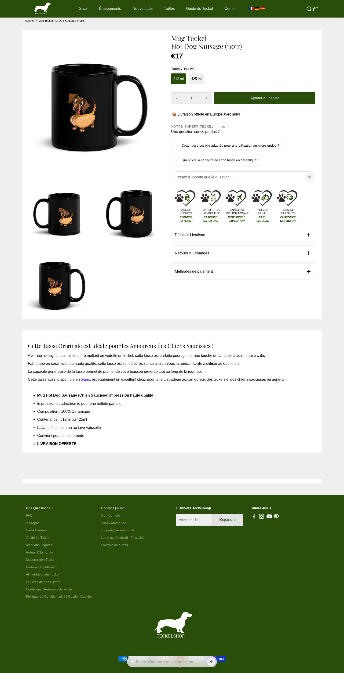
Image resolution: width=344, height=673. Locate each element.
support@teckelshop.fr (117, 530)
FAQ (29, 515)
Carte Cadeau (36, 530)
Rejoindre (227, 519)
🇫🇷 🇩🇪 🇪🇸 (257, 9)
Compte (231, 9)
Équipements (110, 9)
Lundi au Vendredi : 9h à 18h (122, 537)
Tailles (169, 9)
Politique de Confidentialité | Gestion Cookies (59, 596)
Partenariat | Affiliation (42, 567)
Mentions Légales (39, 545)
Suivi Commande (113, 523)
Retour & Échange (39, 552)
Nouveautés (142, 9)
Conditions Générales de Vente (49, 589)
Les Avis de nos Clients (43, 582)
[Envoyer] (211, 662)
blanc (85, 379)
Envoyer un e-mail (114, 545)
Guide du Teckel (199, 9)
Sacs (83, 9)
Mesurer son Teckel (40, 559)
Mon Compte (110, 515)
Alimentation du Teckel (42, 574)
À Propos (33, 523)
